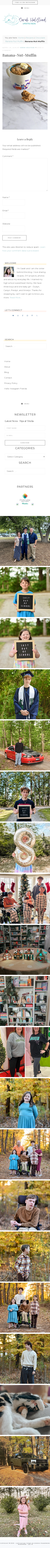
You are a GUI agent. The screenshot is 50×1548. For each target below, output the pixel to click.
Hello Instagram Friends (15, 388)
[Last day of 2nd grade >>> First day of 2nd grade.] (25, 643)
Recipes (29, 38)
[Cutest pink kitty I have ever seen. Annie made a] (25, 1512)
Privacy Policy (10, 383)
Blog (6, 372)
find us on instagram (25, 2)
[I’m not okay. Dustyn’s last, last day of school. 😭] (25, 796)
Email (5, 210)
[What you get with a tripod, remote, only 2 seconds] (25, 1154)
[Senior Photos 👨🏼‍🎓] (25, 745)
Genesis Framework (42, 1543)
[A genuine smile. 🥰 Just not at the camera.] (25, 1257)
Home (21, 38)
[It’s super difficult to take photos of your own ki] (25, 1308)
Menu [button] (26, 8)
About (7, 367)
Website (6, 224)
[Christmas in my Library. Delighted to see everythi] (25, 1001)
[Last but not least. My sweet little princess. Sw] (25, 1103)
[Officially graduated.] (25, 541)
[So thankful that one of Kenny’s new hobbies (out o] (25, 1461)
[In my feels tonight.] (25, 694)
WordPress (22, 1544)
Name (6, 197)
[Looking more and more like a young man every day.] (25, 1205)
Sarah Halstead (25, 20)
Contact (8, 378)
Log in (30, 1544)
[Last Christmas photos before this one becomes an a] (25, 1359)
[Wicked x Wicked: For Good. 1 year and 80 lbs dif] (25, 1052)
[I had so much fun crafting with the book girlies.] (25, 950)
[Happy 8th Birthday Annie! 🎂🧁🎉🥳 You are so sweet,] (25, 848)
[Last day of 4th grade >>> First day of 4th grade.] (25, 592)
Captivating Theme (23, 1543)
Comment (7, 156)
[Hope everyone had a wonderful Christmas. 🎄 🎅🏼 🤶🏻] (25, 899)
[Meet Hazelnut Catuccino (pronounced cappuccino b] (25, 1410)
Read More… (16, 297)
